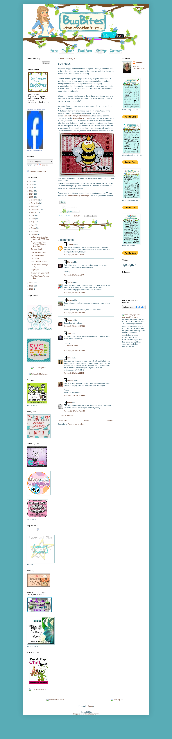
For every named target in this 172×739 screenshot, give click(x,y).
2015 (31, 191)
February (34, 231)
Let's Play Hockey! (37, 255)
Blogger (90, 706)
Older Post (110, 420)
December (35, 200)
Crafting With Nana (71, 345)
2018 (31, 181)
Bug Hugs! (35, 270)
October (34, 206)
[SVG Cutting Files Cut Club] (38, 368)
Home (86, 420)
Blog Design (77, 714)
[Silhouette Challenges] (38, 374)
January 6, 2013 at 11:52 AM (74, 275)
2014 (31, 194)
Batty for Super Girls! (38, 252)
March (33, 228)
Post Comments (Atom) (76, 424)
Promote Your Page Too (34, 150)
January (34, 234)
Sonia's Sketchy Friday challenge (77, 116)
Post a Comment (67, 416)
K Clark (70, 244)
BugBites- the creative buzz (36, 109)
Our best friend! (36, 249)
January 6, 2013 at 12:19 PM (74, 326)
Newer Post (62, 420)
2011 (31, 286)
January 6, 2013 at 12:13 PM (74, 313)
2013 (31, 197)
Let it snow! (35, 259)
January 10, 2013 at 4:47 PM (74, 395)
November (35, 203)
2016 (31, 188)
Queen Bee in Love (81, 118)
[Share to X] (90, 216)
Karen (69, 403)
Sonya (69, 300)
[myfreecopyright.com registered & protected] (133, 317)
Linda (69, 333)
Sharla (69, 262)
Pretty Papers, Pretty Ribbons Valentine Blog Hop (38, 244)
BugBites (139, 63)
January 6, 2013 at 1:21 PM (74, 373)
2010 (31, 289)
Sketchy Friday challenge (78, 196)
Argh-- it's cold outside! (39, 262)
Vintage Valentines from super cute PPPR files (40, 238)
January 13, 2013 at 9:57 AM (74, 411)
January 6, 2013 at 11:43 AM (74, 255)
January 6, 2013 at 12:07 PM (74, 293)
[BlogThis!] (88, 216)
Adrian (69, 320)
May (33, 222)
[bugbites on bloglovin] (134, 309)
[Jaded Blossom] (39, 329)
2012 (31, 283)
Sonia (69, 358)
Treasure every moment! (40, 273)
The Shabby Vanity (92, 714)
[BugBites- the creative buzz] (35, 148)
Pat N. (69, 282)
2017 (31, 185)
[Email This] (85, 216)
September (35, 209)
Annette (70, 380)
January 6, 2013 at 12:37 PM (74, 351)
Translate (44, 165)
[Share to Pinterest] (95, 216)
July (33, 216)
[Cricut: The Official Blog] (38, 689)
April (33, 225)
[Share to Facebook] (93, 216)
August (34, 212)
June (33, 219)
